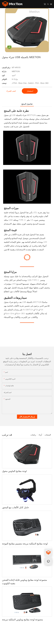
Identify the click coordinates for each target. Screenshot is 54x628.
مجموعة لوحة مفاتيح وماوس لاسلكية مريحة (22, 619)
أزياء (40, 435)
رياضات (33, 435)
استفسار (29, 91)
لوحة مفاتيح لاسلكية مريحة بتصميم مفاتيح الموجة (25, 543)
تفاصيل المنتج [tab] (26, 104)
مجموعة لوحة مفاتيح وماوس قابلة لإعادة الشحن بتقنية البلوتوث (24, 582)
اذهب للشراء (11, 91)
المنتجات (48, 435)
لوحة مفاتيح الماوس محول (14, 471)
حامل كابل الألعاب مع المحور (15, 507)
